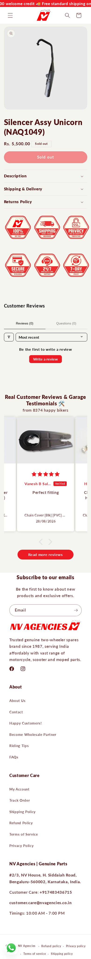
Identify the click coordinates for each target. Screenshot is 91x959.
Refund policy (51, 946)
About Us (17, 700)
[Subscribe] (75, 610)
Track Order (19, 800)
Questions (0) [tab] (66, 323)
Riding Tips (19, 746)
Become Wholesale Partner (32, 734)
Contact (16, 712)
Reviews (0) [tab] (24, 323)
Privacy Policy (21, 845)
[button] (10, 15)
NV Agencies (26, 946)
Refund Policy (21, 823)
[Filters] (9, 337)
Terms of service (34, 954)
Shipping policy (62, 954)
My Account (19, 789)
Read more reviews (45, 554)
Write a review (45, 359)
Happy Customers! (25, 723)
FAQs (13, 757)
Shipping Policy (22, 812)
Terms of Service (23, 834)
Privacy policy (76, 946)
